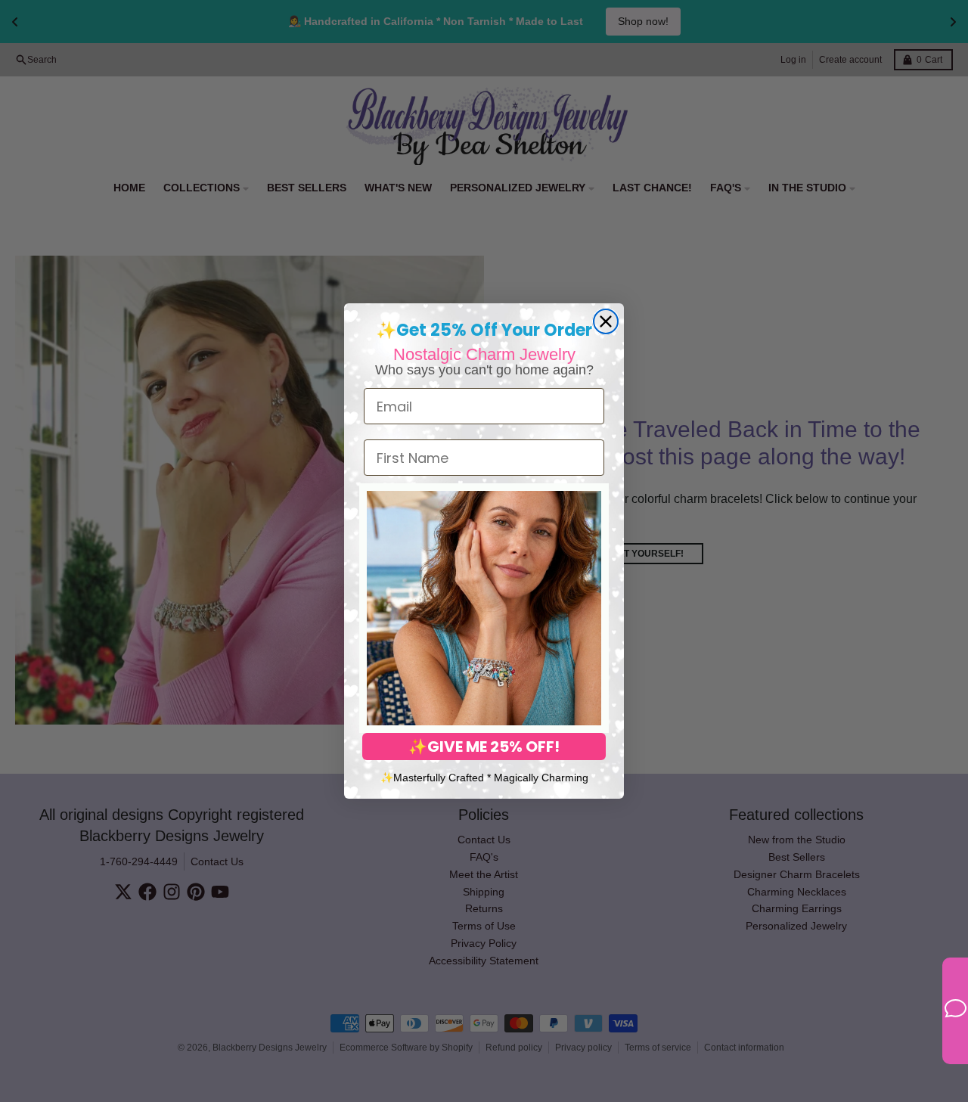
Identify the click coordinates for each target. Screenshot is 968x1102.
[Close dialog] (606, 321)
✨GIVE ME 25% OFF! (484, 746)
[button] (484, 608)
